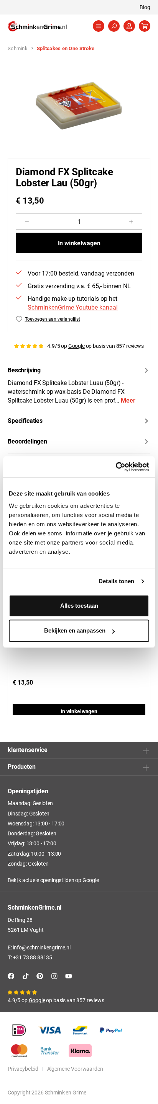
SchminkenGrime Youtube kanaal (73, 307)
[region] (79, 106)
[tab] (79, 384)
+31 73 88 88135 (33, 957)
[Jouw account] (129, 26)
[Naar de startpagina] (46, 26)
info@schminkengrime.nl (42, 947)
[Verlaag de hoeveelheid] (27, 221)
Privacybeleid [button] (23, 1068)
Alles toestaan (79, 605)
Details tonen (116, 581)
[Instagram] (54, 976)
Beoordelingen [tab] (27, 441)
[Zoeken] (114, 26)
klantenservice (28, 749)
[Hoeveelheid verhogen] (131, 221)
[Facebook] (11, 976)
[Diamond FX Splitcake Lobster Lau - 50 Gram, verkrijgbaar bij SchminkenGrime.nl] (79, 106)
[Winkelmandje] (144, 26)
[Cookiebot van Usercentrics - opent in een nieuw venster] (115, 467)
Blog (145, 7)
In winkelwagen (79, 243)
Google (76, 345)
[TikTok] (25, 976)
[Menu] (98, 26)
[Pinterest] (39, 976)
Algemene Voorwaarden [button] (75, 1068)
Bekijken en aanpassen (74, 630)
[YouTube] (68, 976)
